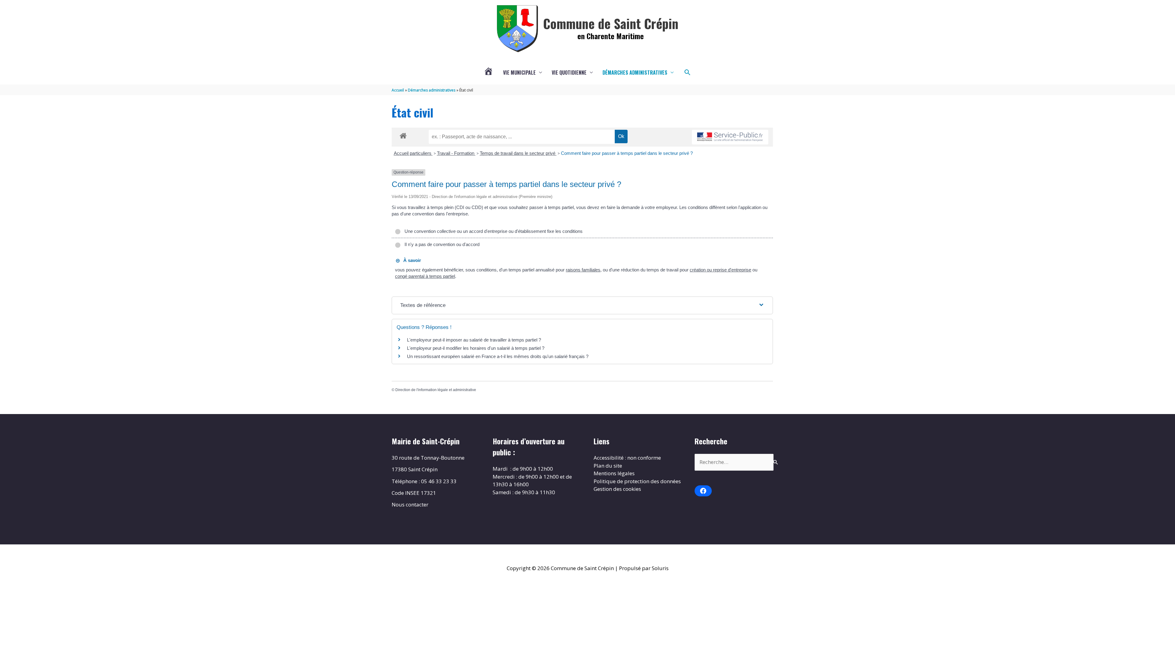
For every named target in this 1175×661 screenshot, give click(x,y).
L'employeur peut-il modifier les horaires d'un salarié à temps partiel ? (475, 348)
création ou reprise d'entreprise (720, 269)
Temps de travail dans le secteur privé (518, 153)
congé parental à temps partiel (425, 276)
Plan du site (608, 465)
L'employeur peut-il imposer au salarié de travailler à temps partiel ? (474, 339)
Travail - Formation (456, 153)
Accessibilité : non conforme (627, 457)
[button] (688, 73)
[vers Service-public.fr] (730, 137)
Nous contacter (410, 504)
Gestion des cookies (617, 488)
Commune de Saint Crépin (610, 23)
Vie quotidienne (569, 72)
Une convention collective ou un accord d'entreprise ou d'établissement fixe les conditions (492, 231)
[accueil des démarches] (403, 135)
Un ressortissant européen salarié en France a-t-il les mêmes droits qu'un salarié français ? (497, 356)
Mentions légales (614, 473)
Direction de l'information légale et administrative (435, 390)
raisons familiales (583, 269)
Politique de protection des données (637, 481)
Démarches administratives (634, 72)
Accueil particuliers (413, 153)
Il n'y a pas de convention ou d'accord (440, 244)
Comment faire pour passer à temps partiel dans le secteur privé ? (627, 153)
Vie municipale (519, 72)
